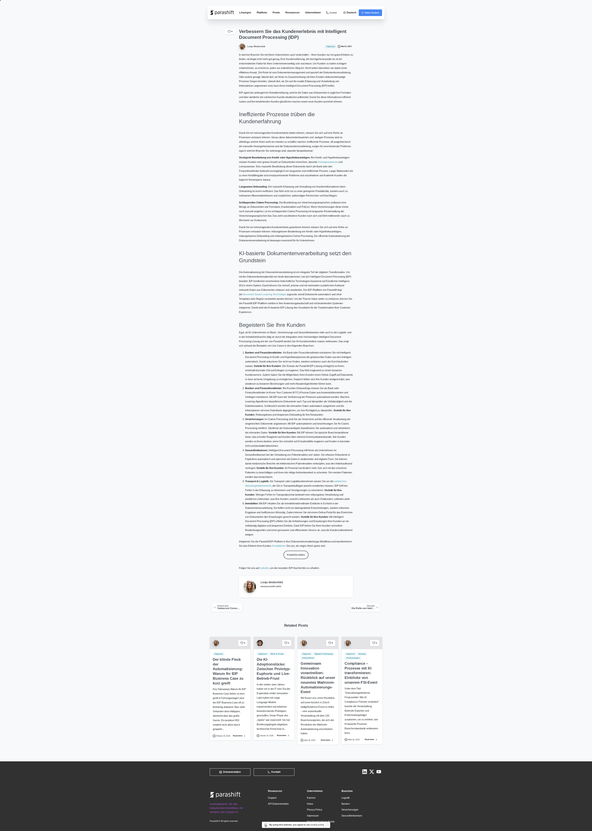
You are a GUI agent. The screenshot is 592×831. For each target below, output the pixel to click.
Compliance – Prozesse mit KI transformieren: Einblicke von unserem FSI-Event (361, 672)
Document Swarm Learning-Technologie (264, 294)
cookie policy (317, 824)
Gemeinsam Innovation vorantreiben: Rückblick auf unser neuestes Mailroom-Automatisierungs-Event (318, 677)
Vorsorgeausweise (328, 162)
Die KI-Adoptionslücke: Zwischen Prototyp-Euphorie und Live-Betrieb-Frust (274, 668)
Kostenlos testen (296, 554)
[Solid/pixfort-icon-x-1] (371, 771)
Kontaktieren (279, 546)
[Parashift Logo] (225, 794)
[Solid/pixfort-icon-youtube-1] (378, 771)
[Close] (327, 824)
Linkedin (264, 568)
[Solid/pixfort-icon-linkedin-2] (364, 771)
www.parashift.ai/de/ (271, 586)
